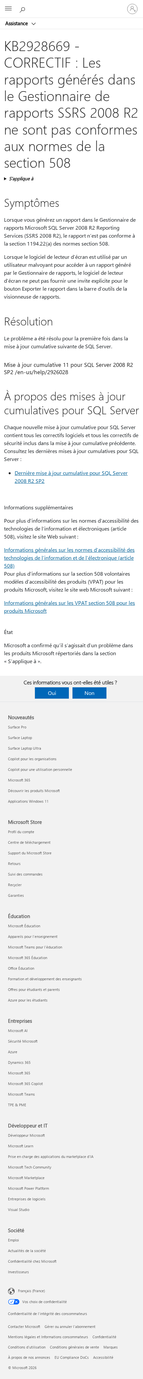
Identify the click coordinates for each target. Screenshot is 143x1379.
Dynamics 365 (19, 1062)
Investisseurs (18, 1271)
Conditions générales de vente (74, 1347)
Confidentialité (104, 1336)
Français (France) (31, 1290)
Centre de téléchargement (29, 842)
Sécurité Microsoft (23, 1041)
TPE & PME (17, 1104)
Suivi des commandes (25, 874)
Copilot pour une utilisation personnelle (40, 769)
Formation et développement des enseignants (45, 978)
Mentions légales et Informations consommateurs (48, 1336)
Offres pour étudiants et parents (34, 989)
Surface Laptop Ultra (24, 748)
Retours (14, 863)
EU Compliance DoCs (72, 1357)
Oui (52, 692)
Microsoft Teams (21, 1094)
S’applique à (21, 178)
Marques (110, 1347)
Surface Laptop (20, 737)
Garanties (16, 895)
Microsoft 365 (19, 779)
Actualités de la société (27, 1250)
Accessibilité (103, 1357)
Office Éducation (21, 968)
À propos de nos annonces (29, 1357)
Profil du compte (21, 831)
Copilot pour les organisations (32, 758)
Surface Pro (17, 726)
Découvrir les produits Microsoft (34, 790)
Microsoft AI (18, 1030)
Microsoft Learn (20, 1145)
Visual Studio (18, 1209)
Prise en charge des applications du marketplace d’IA (50, 1156)
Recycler (15, 884)
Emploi (13, 1239)
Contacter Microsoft (24, 1326)
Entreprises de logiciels (27, 1198)
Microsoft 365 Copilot (25, 1083)
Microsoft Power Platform (28, 1188)
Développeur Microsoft (26, 1135)
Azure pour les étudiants (28, 1000)
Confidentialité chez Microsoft (32, 1261)
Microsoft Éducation (24, 925)
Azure (12, 1051)
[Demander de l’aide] (23, 8)
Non (89, 692)
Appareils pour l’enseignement (33, 936)
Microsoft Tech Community (29, 1167)
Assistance (17, 23)
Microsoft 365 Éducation (27, 957)
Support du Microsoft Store (30, 852)
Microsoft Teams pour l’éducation (35, 947)
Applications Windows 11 (28, 801)
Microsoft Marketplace (26, 1177)
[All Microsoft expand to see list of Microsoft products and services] (8, 9)
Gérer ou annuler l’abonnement (70, 1326)
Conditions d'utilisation (27, 1347)
